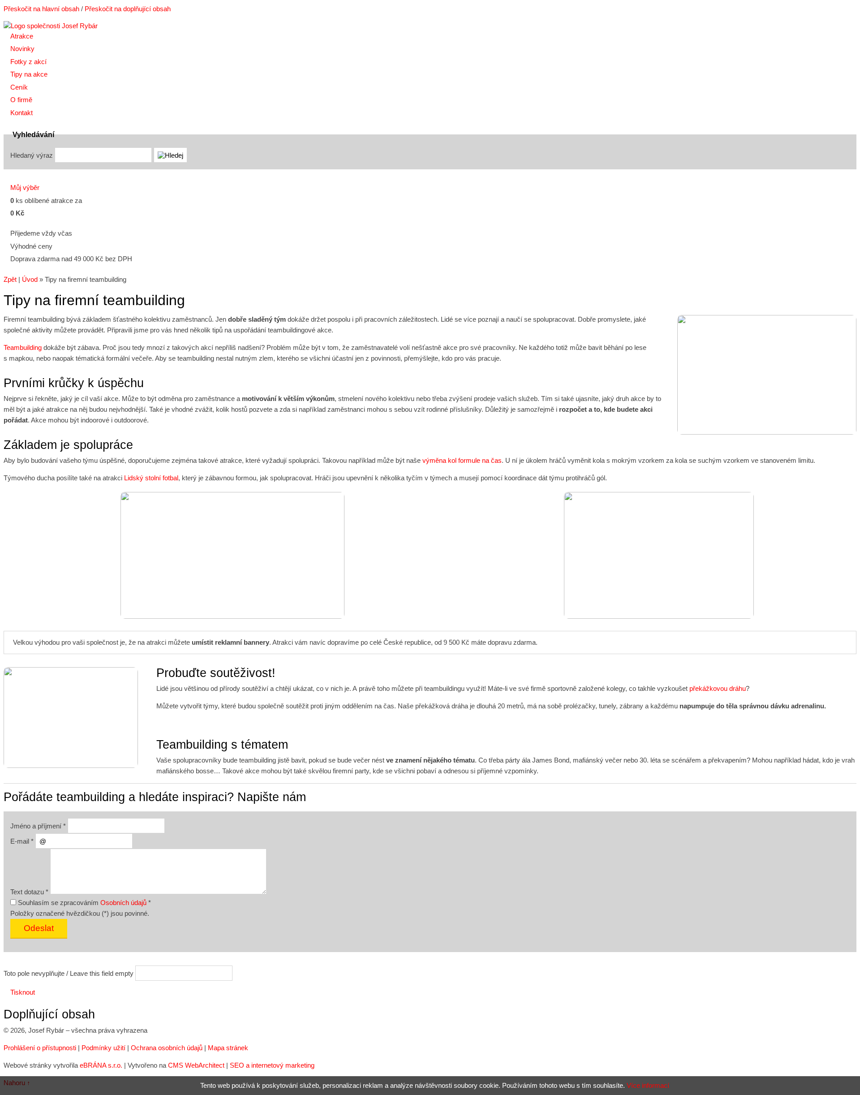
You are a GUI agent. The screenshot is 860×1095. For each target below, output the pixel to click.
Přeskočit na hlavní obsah (41, 9)
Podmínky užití (103, 1048)
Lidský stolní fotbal (151, 478)
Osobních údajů (123, 902)
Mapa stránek (228, 1048)
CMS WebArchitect (196, 1065)
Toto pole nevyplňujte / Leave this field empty (68, 973)
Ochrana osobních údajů (166, 1048)
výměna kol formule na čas (462, 460)
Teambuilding (23, 347)
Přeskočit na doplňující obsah (128, 9)
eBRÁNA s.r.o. (101, 1065)
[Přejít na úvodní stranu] (51, 26)
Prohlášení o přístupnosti (40, 1048)
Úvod (30, 279)
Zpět (10, 279)
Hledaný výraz (31, 155)
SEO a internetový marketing (272, 1065)
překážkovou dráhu (717, 688)
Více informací (648, 1085)
